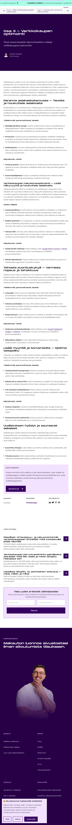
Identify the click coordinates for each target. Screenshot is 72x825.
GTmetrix (16, 332)
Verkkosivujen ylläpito (12, 747)
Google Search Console (51, 249)
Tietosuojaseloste (44, 770)
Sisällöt (40, 747)
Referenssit (42, 753)
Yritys (40, 741)
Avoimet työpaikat (44, 758)
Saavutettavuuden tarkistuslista (49, 790)
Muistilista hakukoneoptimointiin (49, 795)
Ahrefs (64, 249)
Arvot (39, 764)
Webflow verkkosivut (11, 741)
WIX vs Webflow (10, 795)
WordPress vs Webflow (12, 790)
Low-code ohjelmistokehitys (14, 753)
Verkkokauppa (31, 502)
